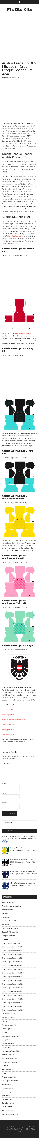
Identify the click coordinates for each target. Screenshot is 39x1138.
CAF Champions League (10, 928)
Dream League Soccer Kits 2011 (12, 951)
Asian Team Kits (7, 910)
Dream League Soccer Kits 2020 (12, 984)
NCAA (4, 1073)
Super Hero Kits (7, 1099)
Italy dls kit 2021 (7, 710)
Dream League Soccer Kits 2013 (12, 958)
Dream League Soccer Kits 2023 (12, 995)
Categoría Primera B (8, 936)
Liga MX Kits (6, 1047)
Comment (6, 763)
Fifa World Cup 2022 (9, 1014)
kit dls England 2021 (8, 715)
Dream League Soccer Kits (11, 943)
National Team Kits (15, 243)
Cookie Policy (18, 1129)
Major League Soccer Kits (10, 1051)
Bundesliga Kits (7, 925)
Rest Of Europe (7, 1092)
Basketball (5, 917)
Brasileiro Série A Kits (9, 921)
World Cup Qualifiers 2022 (10, 1114)
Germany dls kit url (8, 735)
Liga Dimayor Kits (8, 1043)
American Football (8, 902)
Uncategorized (7, 1107)
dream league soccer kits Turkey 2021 (14, 720)
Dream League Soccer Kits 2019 (12, 980)
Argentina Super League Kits (11, 906)
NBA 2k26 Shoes (7, 1070)
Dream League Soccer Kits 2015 (12, 965)
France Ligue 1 (7, 1029)
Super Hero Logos (8, 1103)
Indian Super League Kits (10, 1036)
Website (4, 803)
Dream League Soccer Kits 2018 (12, 977)
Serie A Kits (6, 1096)
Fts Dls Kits (19, 9)
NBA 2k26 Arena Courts (10, 1058)
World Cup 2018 (7, 1110)
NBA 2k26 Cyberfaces (9, 1062)
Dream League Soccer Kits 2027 (12, 1010)
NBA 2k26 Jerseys (8, 1066)
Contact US (9, 1129)
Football (4, 1021)
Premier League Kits (9, 1077)
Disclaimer (27, 1129)
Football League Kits (9, 1025)
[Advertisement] (19, 41)
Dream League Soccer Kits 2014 (12, 962)
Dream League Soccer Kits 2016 (12, 969)
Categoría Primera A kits (10, 932)
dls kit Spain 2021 (8, 730)
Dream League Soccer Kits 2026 (12, 1006)
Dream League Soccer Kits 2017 (12, 973)
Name (4, 784)
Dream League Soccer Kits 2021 (18, 739)
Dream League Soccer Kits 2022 (12, 991)
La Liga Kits (6, 1040)
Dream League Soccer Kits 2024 (12, 999)
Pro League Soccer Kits (10, 1081)
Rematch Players (7, 1088)
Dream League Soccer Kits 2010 (12, 947)
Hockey (4, 1032)
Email (4, 793)
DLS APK (5, 939)
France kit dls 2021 (8, 725)
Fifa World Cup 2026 (9, 1017)
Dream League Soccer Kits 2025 (12, 1003)
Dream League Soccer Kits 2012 (12, 954)
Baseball (5, 913)
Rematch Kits (6, 1084)
